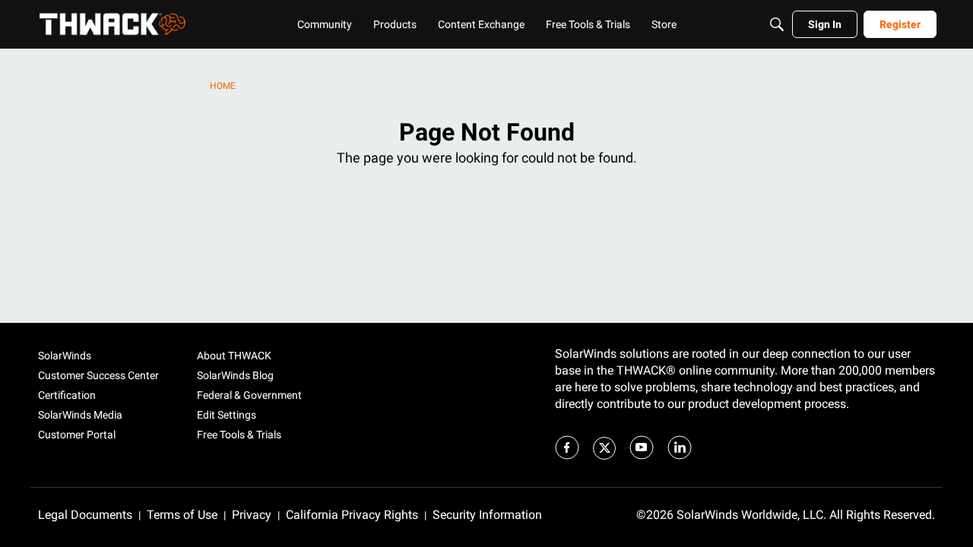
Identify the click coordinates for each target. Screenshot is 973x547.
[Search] (777, 24)
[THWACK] (112, 24)
